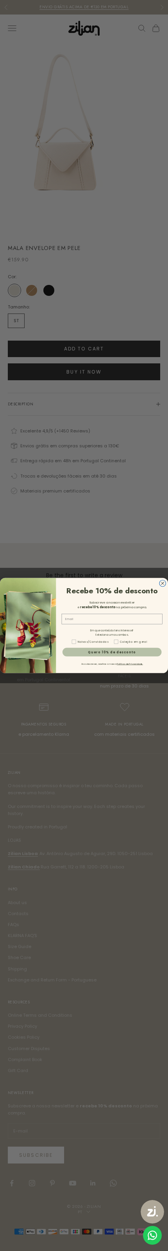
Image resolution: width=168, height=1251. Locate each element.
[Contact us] (152, 1235)
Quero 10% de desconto (112, 652)
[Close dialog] (162, 583)
